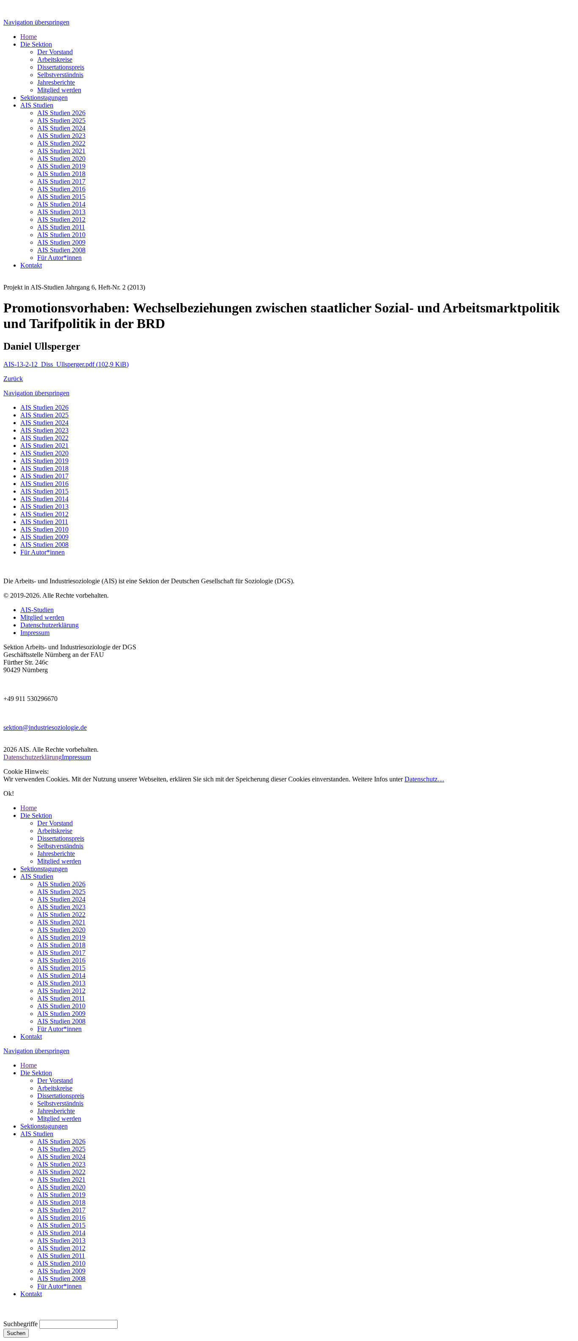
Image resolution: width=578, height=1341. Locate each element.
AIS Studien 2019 (44, 460)
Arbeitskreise (54, 830)
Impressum (35, 632)
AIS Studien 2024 (44, 422)
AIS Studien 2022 (44, 437)
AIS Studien (36, 876)
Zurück (13, 378)
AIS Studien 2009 (44, 537)
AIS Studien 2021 (44, 445)
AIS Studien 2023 (44, 430)
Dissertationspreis (60, 838)
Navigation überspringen (36, 22)
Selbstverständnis (60, 846)
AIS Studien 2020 (44, 453)
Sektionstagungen (44, 868)
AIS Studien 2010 (44, 529)
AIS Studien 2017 (44, 476)
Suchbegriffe (20, 1323)
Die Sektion (36, 815)
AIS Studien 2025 (44, 415)
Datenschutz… (424, 779)
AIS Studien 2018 (44, 468)
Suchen (16, 1333)
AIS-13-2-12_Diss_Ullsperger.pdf (66, 364)
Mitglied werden (42, 617)
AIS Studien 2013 (44, 506)
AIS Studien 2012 (44, 514)
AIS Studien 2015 (44, 491)
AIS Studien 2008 (44, 544)
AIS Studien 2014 (44, 498)
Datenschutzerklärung (49, 625)
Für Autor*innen (42, 552)
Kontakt (31, 1036)
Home (28, 807)
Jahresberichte (56, 853)
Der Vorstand (55, 823)
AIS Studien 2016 (44, 483)
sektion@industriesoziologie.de (45, 727)
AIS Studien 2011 (44, 521)
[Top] (5, 1315)
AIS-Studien (37, 609)
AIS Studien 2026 (44, 407)
